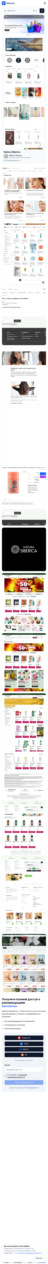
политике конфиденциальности (29, 1253)
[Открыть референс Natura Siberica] (24, 196)
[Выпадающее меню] (44, 3)
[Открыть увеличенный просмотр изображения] (40, 145)
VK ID (26, 1044)
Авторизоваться (32, 1088)
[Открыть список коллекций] (31, 220)
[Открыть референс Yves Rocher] (24, 602)
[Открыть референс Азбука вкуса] (24, 903)
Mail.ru (26, 1049)
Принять (39, 1258)
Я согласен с (17, 1076)
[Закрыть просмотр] (5, 10)
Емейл (7, 1065)
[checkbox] (6, 1076)
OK (26, 1055)
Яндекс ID (26, 1038)
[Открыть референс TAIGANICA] (24, 963)
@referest (11, 11)
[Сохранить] (42, 10)
